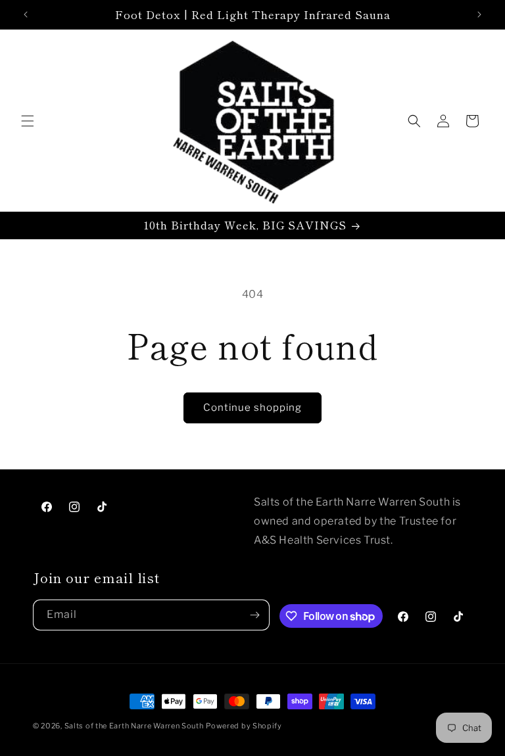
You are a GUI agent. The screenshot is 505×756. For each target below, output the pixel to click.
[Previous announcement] (25, 14)
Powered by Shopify (244, 725)
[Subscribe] (254, 615)
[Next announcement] (479, 14)
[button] (27, 120)
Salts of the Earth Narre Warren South (134, 725)
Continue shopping (252, 407)
